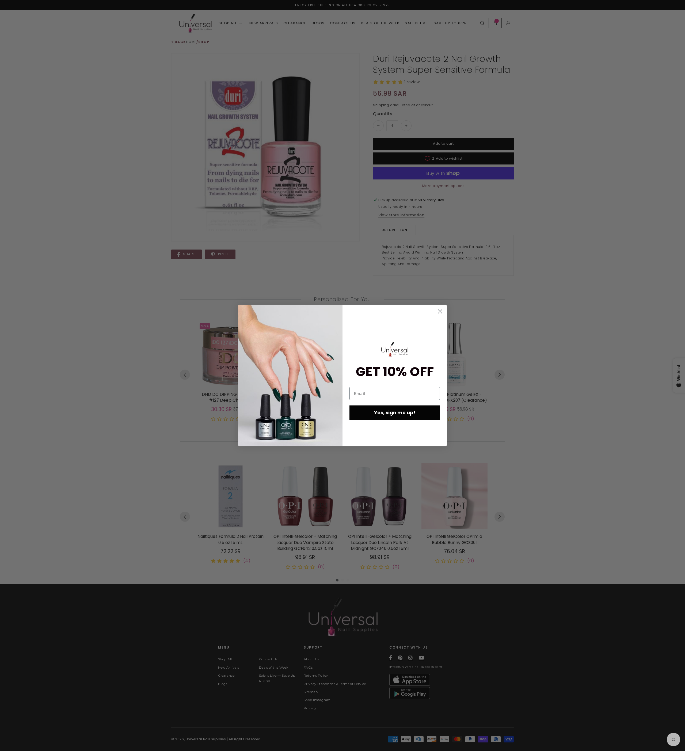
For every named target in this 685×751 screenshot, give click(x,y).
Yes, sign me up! (394, 412)
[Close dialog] (440, 311)
